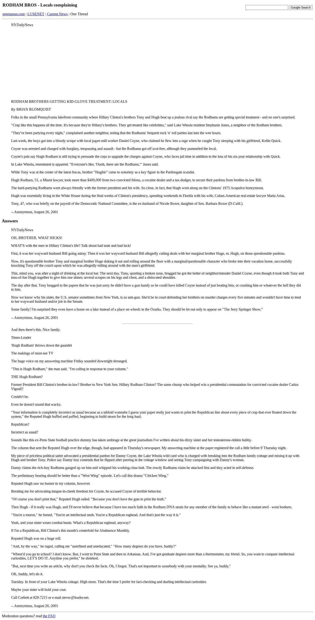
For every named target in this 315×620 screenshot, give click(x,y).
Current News (57, 14)
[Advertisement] (157, 63)
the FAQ (49, 616)
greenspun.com (14, 14)
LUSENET (35, 14)
